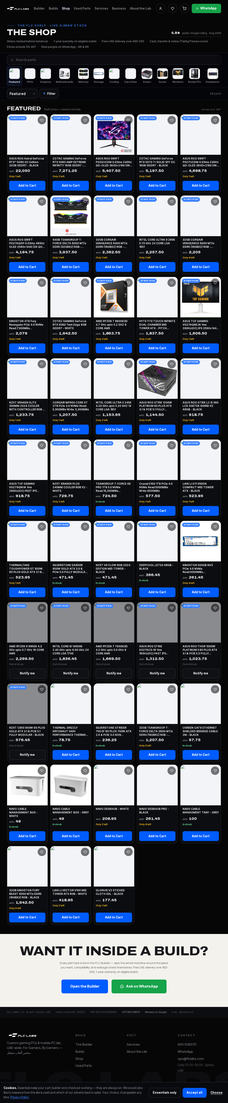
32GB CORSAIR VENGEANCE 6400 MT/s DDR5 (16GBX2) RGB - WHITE (111, 243)
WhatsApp (208, 8)
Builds (53, 8)
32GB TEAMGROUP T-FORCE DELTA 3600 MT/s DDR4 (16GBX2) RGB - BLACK (156, 731)
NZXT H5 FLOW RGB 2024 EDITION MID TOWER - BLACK (113, 568)
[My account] (160, 8)
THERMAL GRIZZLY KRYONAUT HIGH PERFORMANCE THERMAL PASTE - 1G (70, 731)
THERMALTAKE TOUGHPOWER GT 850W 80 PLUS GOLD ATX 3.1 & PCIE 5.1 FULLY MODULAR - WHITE (27, 568)
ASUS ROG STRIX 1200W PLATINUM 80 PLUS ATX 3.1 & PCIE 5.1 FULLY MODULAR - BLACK (155, 406)
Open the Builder (85, 986)
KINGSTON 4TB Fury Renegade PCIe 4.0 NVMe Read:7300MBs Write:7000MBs (26, 324)
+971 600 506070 (131, 1012)
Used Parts (82, 8)
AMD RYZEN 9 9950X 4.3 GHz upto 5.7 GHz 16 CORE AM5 (26, 650)
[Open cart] (184, 8)
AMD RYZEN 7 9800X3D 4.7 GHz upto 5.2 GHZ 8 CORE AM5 (112, 324)
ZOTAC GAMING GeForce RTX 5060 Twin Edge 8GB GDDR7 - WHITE (69, 324)
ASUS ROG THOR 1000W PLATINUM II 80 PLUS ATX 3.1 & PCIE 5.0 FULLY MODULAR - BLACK (200, 650)
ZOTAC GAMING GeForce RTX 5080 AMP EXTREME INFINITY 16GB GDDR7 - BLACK (69, 162)
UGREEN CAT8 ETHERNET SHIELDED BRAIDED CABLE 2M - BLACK (200, 731)
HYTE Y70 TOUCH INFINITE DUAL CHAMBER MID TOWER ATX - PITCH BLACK (157, 324)
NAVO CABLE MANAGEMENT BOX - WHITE (23, 812)
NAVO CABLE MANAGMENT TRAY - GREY (201, 810)
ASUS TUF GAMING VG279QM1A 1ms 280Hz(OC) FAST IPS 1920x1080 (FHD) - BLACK (26, 487)
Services (101, 8)
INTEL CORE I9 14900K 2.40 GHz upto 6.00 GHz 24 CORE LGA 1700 (71, 650)
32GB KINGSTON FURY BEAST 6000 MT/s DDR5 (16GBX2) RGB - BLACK (25, 894)
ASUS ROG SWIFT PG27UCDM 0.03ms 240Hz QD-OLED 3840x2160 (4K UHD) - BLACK (201, 162)
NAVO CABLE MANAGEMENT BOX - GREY (71, 810)
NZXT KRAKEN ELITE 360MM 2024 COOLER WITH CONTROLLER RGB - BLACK (26, 406)
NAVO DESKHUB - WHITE (112, 809)
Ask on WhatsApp (142, 986)
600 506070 (187, 1045)
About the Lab (140, 8)
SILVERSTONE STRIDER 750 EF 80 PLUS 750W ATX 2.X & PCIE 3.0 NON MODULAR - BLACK (113, 731)
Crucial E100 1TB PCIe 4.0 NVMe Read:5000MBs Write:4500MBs (156, 487)
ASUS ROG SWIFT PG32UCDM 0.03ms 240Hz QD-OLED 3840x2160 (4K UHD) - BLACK (114, 162)
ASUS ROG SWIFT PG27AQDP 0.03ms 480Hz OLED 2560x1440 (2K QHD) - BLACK (27, 243)
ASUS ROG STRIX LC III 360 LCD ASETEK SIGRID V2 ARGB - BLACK (200, 406)
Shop (66, 8)
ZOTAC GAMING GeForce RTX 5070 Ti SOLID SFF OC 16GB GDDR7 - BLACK (157, 162)
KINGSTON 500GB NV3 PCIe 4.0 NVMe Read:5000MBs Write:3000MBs (198, 568)
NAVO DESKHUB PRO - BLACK (154, 810)
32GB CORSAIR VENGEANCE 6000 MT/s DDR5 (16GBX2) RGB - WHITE (198, 243)
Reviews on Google (156, 1012)
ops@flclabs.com (191, 1059)
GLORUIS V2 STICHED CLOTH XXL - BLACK (110, 892)
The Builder (83, 1045)
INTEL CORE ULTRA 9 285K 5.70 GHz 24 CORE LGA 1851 (157, 243)
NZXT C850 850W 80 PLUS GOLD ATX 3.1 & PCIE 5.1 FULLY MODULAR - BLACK (27, 731)
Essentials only (165, 1092)
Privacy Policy (19, 1097)
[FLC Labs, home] (18, 8)
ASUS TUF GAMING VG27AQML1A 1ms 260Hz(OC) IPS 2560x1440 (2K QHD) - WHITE (200, 324)
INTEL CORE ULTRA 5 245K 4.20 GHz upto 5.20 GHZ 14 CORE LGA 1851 (113, 406)
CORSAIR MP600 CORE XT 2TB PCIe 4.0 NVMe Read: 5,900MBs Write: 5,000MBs (71, 406)
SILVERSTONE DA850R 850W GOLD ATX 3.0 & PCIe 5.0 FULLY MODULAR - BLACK (70, 568)
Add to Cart (27, 185)
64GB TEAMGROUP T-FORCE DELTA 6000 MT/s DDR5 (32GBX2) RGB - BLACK (69, 243)
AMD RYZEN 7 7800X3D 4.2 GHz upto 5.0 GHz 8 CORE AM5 (112, 650)
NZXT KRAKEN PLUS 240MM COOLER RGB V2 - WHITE (70, 487)
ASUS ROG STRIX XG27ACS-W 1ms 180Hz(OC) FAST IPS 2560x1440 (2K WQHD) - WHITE (155, 650)
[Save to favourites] (42, 120)
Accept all (194, 1092)
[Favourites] (172, 8)
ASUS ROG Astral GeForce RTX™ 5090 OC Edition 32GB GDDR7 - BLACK (26, 162)
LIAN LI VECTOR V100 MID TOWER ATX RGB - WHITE (70, 892)
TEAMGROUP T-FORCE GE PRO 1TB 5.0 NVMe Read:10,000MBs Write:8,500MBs (113, 487)
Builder (39, 8)
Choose (216, 1092)
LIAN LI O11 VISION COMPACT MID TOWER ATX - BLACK (198, 487)
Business (119, 8)
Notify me (27, 673)
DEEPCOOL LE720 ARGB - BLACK (156, 566)
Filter (51, 93)
